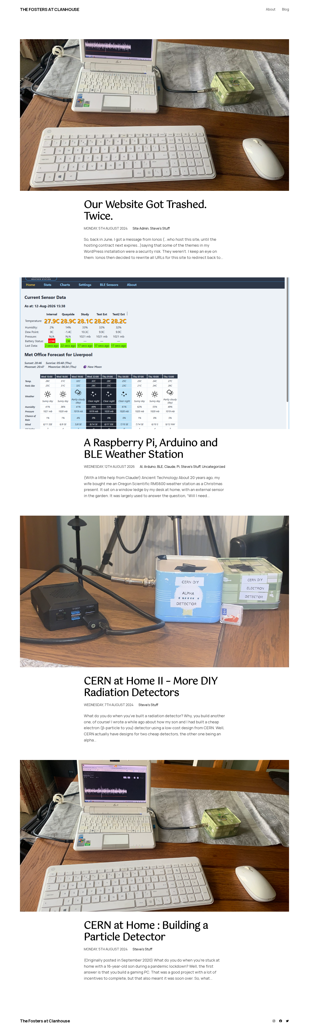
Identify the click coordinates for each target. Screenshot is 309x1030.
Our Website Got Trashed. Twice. (145, 210)
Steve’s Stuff (160, 228)
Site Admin (141, 228)
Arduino (150, 466)
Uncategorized (213, 466)
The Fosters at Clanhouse (49, 9)
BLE (160, 466)
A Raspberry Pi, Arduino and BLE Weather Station (151, 449)
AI (141, 466)
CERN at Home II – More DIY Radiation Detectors (151, 687)
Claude (169, 466)
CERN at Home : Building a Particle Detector (146, 931)
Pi (178, 466)
